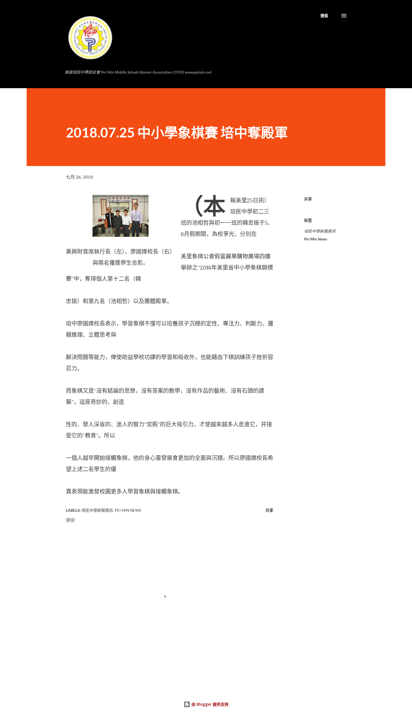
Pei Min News (315, 239)
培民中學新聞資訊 (319, 231)
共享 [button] (308, 199)
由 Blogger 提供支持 (209, 704)
